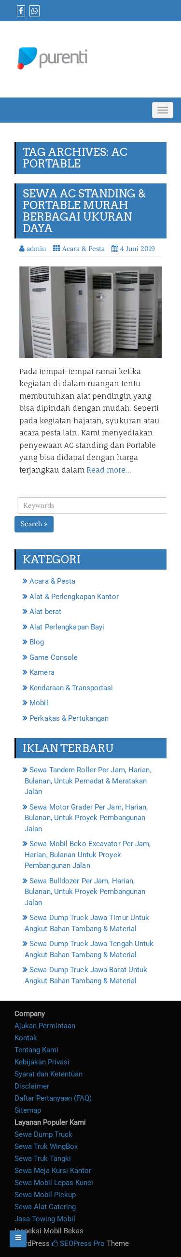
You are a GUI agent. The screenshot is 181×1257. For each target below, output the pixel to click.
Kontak (25, 1038)
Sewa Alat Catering (45, 1206)
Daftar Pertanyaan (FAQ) (53, 1098)
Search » (34, 523)
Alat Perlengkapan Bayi (66, 627)
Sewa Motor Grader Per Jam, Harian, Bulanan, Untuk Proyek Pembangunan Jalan (86, 818)
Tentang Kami (36, 1050)
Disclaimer (31, 1086)
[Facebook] (19, 11)
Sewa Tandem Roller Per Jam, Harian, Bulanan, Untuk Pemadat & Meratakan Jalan (88, 781)
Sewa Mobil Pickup (45, 1194)
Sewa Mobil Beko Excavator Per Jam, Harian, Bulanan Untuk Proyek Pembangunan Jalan (88, 854)
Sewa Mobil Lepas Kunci (53, 1182)
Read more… (108, 470)
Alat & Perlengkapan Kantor (74, 596)
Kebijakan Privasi (42, 1062)
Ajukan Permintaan (44, 1025)
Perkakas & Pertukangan (69, 718)
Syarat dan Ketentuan (48, 1074)
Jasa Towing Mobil (44, 1219)
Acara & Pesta (83, 248)
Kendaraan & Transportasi (71, 688)
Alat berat (45, 611)
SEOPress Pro (81, 1243)
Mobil (38, 702)
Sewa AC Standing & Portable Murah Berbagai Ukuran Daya (84, 211)
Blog (36, 642)
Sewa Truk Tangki (42, 1158)
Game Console (53, 657)
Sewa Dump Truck (43, 1134)
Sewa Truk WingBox (46, 1146)
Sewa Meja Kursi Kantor (52, 1170)
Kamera (42, 672)
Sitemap (27, 1110)
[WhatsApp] (33, 11)
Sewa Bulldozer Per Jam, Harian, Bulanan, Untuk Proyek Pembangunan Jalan (85, 892)
